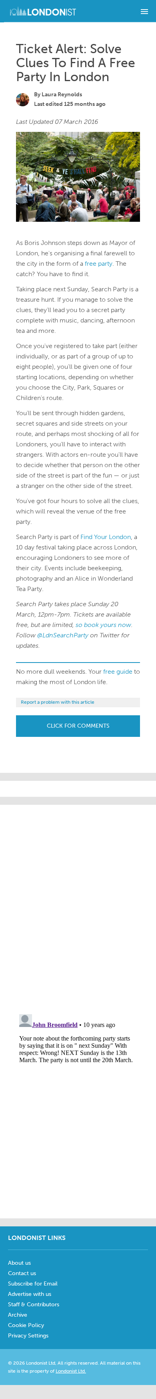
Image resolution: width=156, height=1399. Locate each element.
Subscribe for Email (33, 1283)
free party (98, 263)
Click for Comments (78, 725)
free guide (117, 671)
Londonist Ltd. (71, 1371)
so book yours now (103, 625)
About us (19, 1263)
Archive (17, 1314)
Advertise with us (29, 1294)
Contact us (22, 1273)
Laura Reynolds (62, 94)
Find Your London (105, 537)
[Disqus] (78, 1111)
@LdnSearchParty (62, 635)
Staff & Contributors (33, 1304)
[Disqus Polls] (80, 905)
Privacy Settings (28, 1335)
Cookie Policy (26, 1325)
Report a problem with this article (57, 702)
